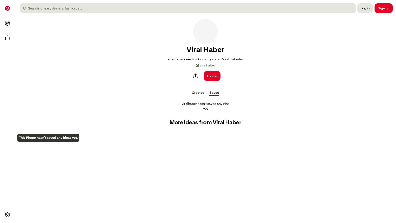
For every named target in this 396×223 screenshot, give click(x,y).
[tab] (198, 92)
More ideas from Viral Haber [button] (206, 122)
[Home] (7, 8)
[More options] (7, 215)
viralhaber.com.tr (181, 59)
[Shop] (7, 38)
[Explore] (7, 23)
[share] (195, 76)
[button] (205, 31)
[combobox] (189, 8)
